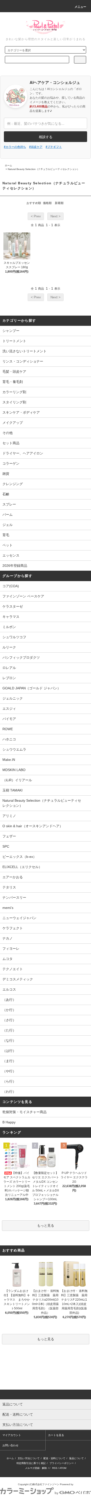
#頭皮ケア (35, 146)
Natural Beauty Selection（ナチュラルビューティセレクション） (43, 169)
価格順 (47, 203)
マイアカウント (11, 1435)
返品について (76, 1458)
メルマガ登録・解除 (36, 1468)
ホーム (8, 165)
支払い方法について (29, 1458)
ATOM (62, 1468)
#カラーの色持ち (15, 146)
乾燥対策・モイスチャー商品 (24, 1112)
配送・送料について (54, 1458)
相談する (45, 136)
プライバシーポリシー (62, 1463)
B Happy (9, 1122)
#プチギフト (54, 146)
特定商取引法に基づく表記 (31, 1463)
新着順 (59, 203)
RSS (54, 1468)
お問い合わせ (10, 1445)
